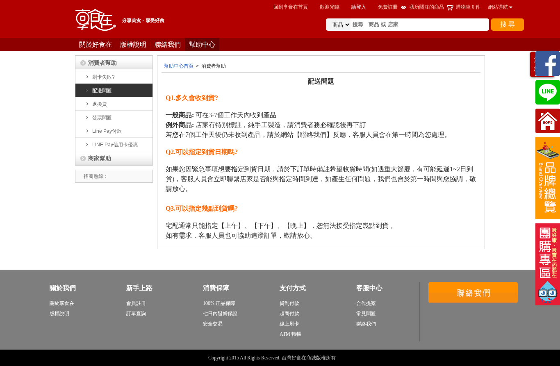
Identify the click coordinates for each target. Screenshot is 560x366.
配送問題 (102, 90)
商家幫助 (99, 158)
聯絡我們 (168, 44)
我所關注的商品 (427, 7)
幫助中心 (202, 44)
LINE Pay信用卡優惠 (115, 145)
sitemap (344, 358)
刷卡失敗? (103, 77)
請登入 (358, 7)
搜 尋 (507, 24)
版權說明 (133, 44)
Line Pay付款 (107, 131)
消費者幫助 (102, 62)
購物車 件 (468, 7)
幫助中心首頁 (178, 66)
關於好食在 (95, 44)
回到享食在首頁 (290, 7)
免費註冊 (388, 7)
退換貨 (99, 104)
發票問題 (102, 117)
